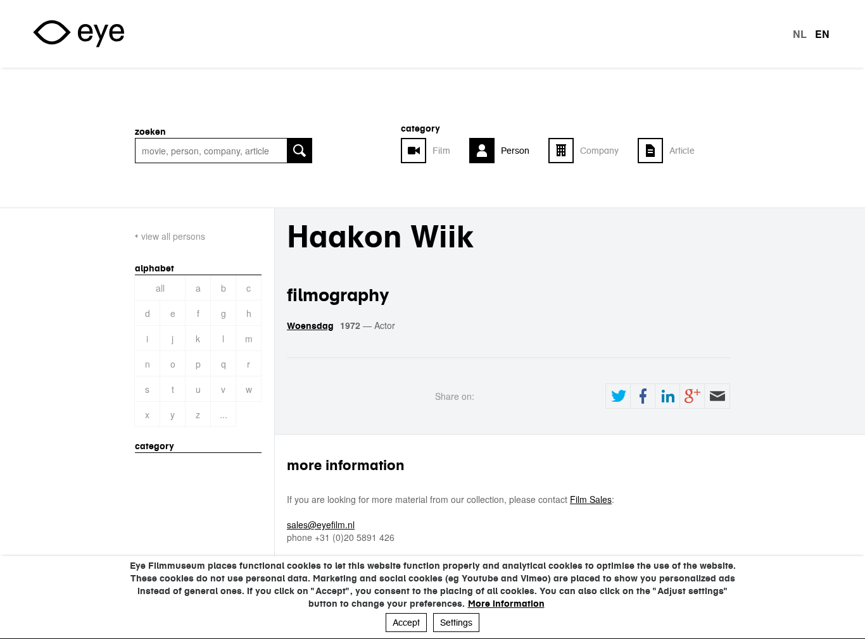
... (223, 414)
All (160, 288)
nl (800, 34)
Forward (717, 396)
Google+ (692, 396)
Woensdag (310, 326)
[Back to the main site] (78, 33)
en (822, 34)
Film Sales (591, 499)
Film (441, 150)
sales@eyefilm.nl (321, 524)
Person (515, 150)
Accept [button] (406, 622)
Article (682, 150)
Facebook (643, 396)
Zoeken (150, 131)
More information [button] (506, 603)
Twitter (618, 396)
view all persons (173, 236)
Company (599, 150)
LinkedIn (667, 396)
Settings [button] (456, 622)
